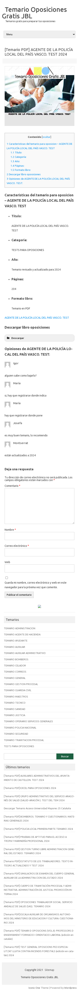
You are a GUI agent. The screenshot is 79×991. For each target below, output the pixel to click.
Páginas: (17, 165)
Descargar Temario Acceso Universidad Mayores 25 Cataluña (37, 808)
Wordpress (70, 987)
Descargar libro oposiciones (24, 174)
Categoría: (18, 156)
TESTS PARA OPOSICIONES (19, 746)
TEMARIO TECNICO (15, 702)
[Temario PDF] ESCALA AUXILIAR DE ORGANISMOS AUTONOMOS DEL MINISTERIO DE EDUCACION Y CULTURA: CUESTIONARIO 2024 (39, 918)
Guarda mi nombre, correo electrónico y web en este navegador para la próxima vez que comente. (36, 585)
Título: (16, 152)
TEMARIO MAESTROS (16, 696)
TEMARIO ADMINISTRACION (19, 628)
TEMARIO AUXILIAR (14, 647)
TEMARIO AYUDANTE (15, 640)
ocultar (46, 137)
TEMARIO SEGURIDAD (16, 733)
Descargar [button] (17, 338)
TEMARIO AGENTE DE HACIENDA (22, 634)
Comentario (12, 485)
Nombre (10, 529)
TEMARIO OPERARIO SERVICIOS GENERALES (28, 721)
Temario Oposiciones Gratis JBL (34, 12)
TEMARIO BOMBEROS (16, 659)
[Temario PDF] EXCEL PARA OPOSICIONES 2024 (30, 788)
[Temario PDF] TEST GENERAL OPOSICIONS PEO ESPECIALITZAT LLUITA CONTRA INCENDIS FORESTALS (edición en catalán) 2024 (39, 951)
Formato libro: (21, 170)
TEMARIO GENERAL (15, 678)
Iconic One (34, 987)
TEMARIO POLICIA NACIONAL (20, 727)
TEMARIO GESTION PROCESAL (21, 684)
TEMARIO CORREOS (15, 671)
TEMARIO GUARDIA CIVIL (17, 690)
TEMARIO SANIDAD (14, 709)
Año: (15, 161)
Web (7, 562)
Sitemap (49, 969)
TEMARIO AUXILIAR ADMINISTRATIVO (25, 653)
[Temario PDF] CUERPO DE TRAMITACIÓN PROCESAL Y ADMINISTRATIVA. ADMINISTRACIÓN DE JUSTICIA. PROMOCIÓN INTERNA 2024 (38, 889)
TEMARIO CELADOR (15, 665)
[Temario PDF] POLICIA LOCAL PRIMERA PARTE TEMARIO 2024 (38, 828)
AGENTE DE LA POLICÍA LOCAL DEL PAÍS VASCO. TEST (37, 317)
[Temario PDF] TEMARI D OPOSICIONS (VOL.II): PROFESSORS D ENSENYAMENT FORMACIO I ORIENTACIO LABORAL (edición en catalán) (38, 934)
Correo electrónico (17, 545)
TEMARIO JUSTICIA (14, 715)
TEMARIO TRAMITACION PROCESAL (24, 740)
